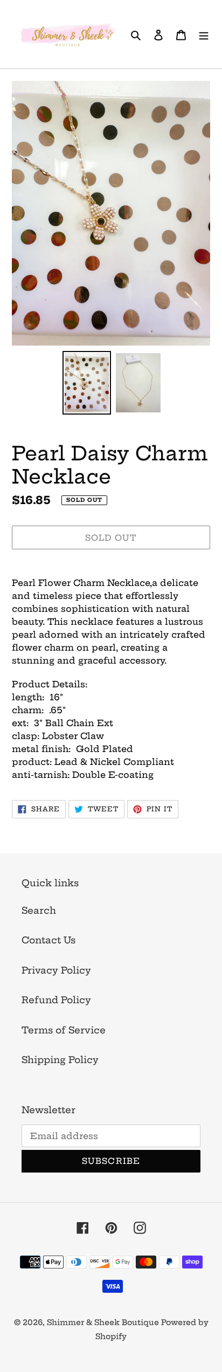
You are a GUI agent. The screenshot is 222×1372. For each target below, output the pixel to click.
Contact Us (48, 940)
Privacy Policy (56, 970)
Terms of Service (64, 1030)
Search (39, 910)
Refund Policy (56, 999)
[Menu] (203, 34)
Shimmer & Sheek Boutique (104, 1322)
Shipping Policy (60, 1059)
